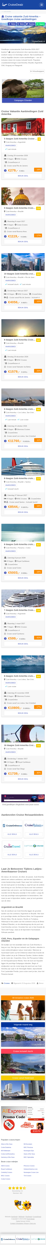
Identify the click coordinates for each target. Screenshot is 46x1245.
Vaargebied (10, 145)
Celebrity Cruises (6, 1172)
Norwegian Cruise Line (31, 1172)
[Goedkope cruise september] (23, 1037)
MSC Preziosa (28, 1147)
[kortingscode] (23, 1118)
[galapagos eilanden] (23, 88)
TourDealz (28, 1217)
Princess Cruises (29, 1166)
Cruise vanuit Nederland (23, 1078)
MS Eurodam (28, 1144)
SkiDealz (21, 1217)
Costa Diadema (6, 1147)
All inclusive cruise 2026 (23, 998)
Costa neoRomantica (8, 1154)
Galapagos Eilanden (23, 100)
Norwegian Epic (29, 1151)
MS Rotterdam (5, 1151)
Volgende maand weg (23, 1025)
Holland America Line (31, 1169)
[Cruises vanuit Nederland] (23, 1090)
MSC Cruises (5, 1176)
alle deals (12, 834)
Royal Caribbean (6, 1169)
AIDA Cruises (5, 1166)
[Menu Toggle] (41, 4)
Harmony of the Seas (8, 1157)
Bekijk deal (23, 176)
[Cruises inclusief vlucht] (23, 1063)
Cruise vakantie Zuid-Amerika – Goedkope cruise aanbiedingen (20, 17)
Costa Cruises (5, 1179)
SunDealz (14, 1217)
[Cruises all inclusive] (23, 1010)
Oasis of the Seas (29, 1154)
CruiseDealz (37, 1217)
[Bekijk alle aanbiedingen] (7, 1239)
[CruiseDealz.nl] (17, 1188)
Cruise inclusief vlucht (23, 1051)
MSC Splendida (29, 1157)
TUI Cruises (27, 1176)
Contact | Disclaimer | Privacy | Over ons (23, 1223)
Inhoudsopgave (38, 71)
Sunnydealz (31, 1219)
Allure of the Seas (6, 1144)
